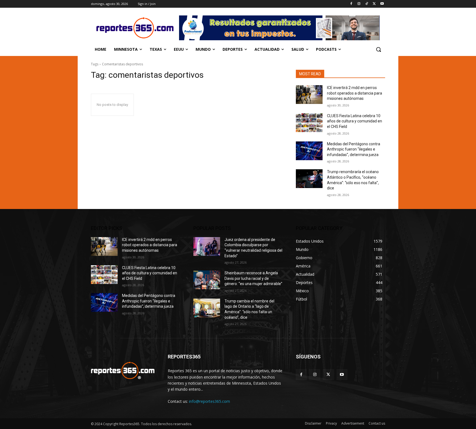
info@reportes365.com (209, 401)
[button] (378, 49)
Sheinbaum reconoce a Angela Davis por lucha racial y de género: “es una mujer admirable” (253, 278)
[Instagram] (359, 4)
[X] (374, 4)
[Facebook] (351, 4)
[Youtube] (382, 4)
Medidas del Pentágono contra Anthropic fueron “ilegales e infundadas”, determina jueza (353, 149)
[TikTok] (367, 4)
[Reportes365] (135, 27)
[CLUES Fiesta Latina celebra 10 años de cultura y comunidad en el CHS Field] (309, 122)
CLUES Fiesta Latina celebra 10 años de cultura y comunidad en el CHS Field (354, 121)
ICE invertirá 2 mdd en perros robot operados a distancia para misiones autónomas (354, 93)
